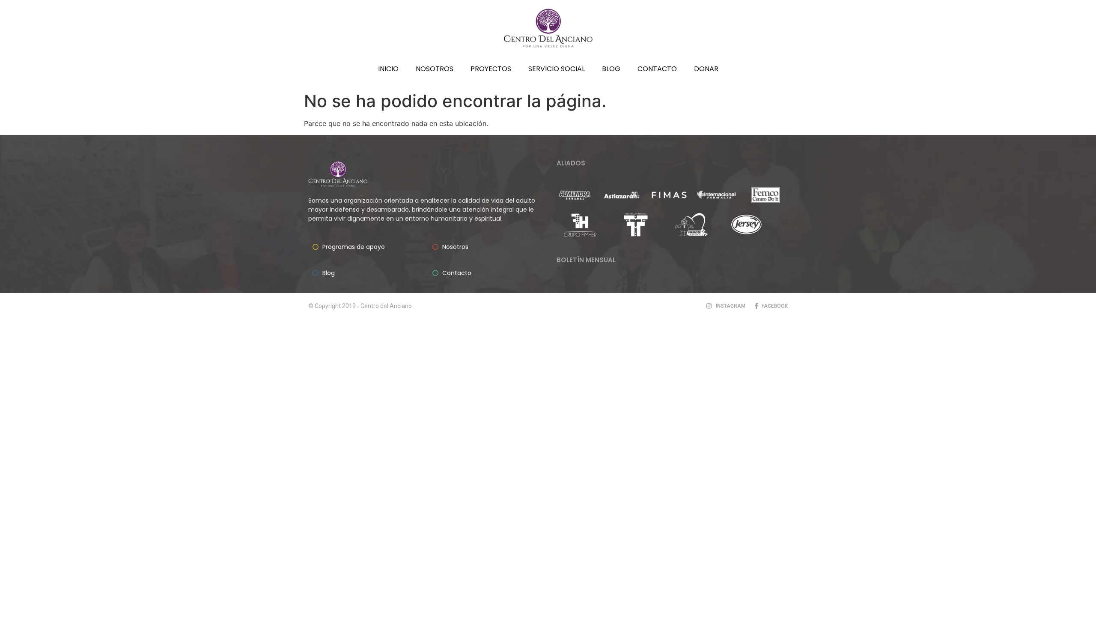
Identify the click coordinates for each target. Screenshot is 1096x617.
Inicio (388, 69)
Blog (611, 69)
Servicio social (556, 69)
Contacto (657, 69)
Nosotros (434, 69)
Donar (706, 69)
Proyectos (491, 69)
